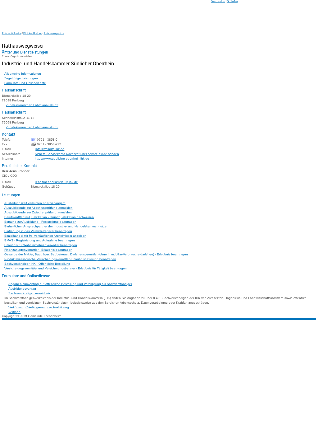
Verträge (14, 312)
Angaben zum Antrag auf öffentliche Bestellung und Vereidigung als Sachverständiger (70, 284)
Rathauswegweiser (54, 33)
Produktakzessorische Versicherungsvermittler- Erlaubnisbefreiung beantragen (60, 259)
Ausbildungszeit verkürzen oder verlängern (35, 203)
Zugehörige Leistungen (21, 78)
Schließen (232, 1)
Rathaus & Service (11, 33)
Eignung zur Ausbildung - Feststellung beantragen (40, 221)
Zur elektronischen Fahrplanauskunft (32, 105)
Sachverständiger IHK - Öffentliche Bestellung (37, 263)
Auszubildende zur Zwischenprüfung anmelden (38, 212)
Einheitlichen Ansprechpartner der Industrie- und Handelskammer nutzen (56, 226)
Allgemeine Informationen (22, 73)
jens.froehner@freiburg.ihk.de (56, 182)
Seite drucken (218, 1)
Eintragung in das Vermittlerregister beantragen (38, 231)
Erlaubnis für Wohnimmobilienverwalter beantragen (40, 245)
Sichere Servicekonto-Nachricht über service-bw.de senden (77, 154)
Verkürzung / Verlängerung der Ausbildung (38, 307)
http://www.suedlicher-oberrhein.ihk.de (62, 158)
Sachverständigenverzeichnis (29, 293)
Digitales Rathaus (32, 33)
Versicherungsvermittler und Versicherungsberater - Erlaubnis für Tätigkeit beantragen (65, 268)
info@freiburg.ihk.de (49, 149)
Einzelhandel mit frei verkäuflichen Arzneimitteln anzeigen (45, 235)
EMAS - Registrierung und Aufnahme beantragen (39, 240)
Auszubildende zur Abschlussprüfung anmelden (38, 207)
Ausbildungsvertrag (22, 288)
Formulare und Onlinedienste (25, 83)
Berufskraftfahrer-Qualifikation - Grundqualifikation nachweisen (49, 217)
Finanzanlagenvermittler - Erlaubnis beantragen (38, 249)
